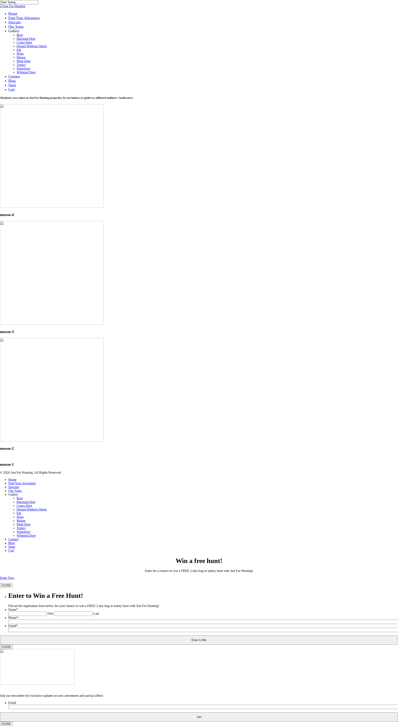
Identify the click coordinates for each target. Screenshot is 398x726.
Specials (14, 22)
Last (96, 613)
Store (12, 85)
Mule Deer (24, 61)
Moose (21, 57)
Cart (11, 89)
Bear (20, 35)
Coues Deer (24, 42)
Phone (13, 617)
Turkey (21, 65)
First (50, 613)
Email (13, 625)
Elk (19, 50)
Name (13, 609)
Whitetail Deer (26, 72)
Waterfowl (23, 68)
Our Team (15, 26)
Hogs (20, 53)
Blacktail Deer (26, 38)
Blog (12, 81)
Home (12, 13)
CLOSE (6, 585)
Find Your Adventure (24, 18)
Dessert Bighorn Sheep (32, 46)
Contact (14, 76)
